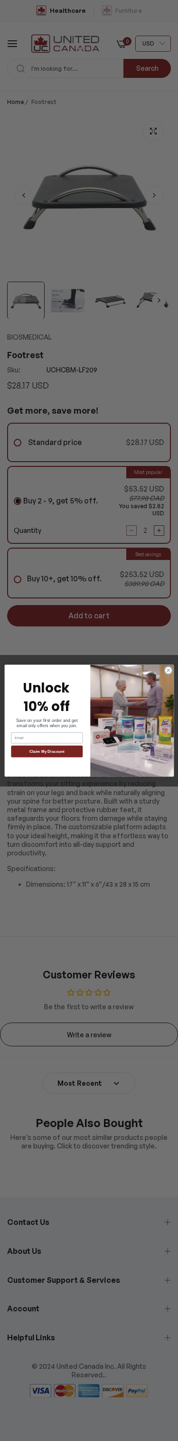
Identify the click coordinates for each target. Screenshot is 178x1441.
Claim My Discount (47, 751)
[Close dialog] (168, 670)
